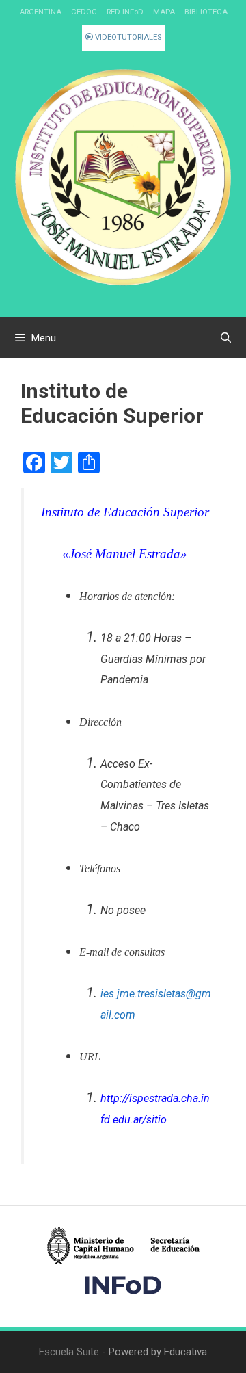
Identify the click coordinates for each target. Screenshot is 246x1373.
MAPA (164, 12)
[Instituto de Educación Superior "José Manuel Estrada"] (123, 177)
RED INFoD (125, 12)
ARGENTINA (40, 12)
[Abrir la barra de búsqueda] (226, 337)
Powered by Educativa (158, 1352)
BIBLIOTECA (206, 12)
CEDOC (84, 12)
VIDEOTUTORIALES (127, 37)
